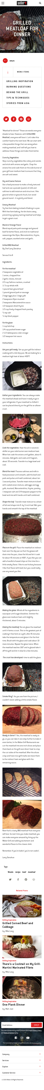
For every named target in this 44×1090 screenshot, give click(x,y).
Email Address (7, 1025)
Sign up (36, 1025)
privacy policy (37, 1043)
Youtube (28, 1038)
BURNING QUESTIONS (18, 86)
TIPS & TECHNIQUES (18, 97)
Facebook (15, 1037)
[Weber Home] (22, 3)
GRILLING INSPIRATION (19, 81)
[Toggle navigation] (2, 3)
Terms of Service (9, 1033)
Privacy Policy (37, 1030)
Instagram (21, 1037)
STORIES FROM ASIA (18, 103)
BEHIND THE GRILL (17, 92)
